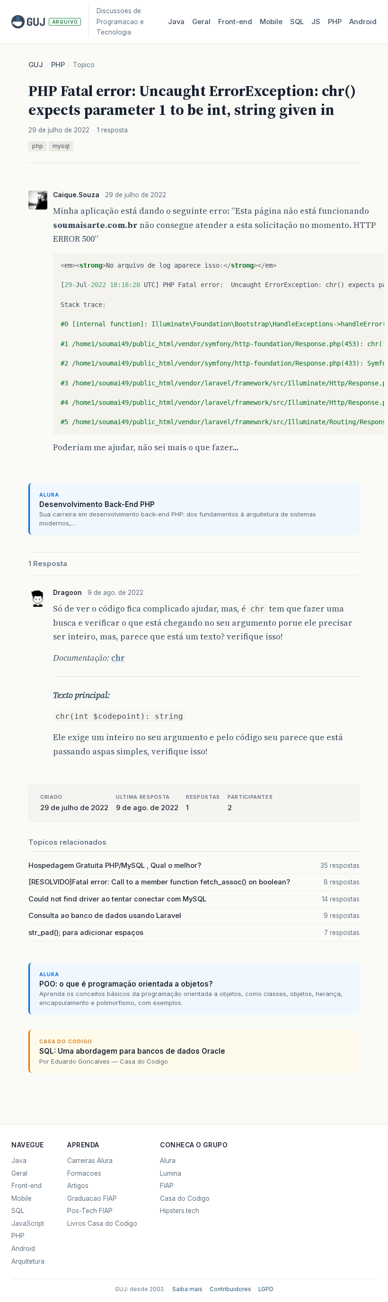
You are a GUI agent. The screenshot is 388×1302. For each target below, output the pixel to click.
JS (315, 21)
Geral (201, 21)
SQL (297, 21)
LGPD (265, 1289)
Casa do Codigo (185, 1198)
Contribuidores (230, 1289)
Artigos (77, 1185)
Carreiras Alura (90, 1160)
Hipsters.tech (179, 1211)
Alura (168, 1160)
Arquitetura (27, 1261)
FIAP (167, 1185)
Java (176, 21)
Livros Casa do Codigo (102, 1223)
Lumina (170, 1173)
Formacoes (84, 1173)
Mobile (271, 21)
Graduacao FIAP (92, 1198)
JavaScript (27, 1223)
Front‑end (235, 21)
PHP (335, 21)
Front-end (26, 1185)
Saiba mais (187, 1289)
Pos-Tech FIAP (90, 1211)
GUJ (35, 65)
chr (118, 658)
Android (363, 21)
